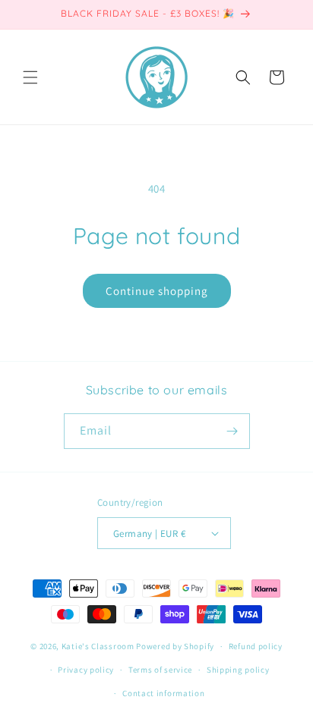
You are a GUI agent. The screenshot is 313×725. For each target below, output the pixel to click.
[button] (30, 77)
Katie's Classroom (98, 646)
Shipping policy (238, 669)
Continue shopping (157, 291)
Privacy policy (86, 669)
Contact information (163, 693)
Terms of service (160, 669)
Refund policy (256, 646)
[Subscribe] (232, 431)
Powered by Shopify (175, 646)
